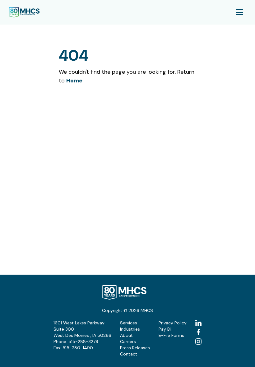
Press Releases (135, 348)
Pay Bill (166, 329)
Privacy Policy (173, 323)
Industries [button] (130, 329)
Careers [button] (128, 341)
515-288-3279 (83, 341)
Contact (128, 354)
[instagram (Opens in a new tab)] (198, 341)
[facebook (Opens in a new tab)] (198, 332)
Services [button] (128, 323)
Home (74, 80)
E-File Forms (171, 335)
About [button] (126, 335)
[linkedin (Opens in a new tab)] (198, 323)
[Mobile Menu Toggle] (239, 12)
